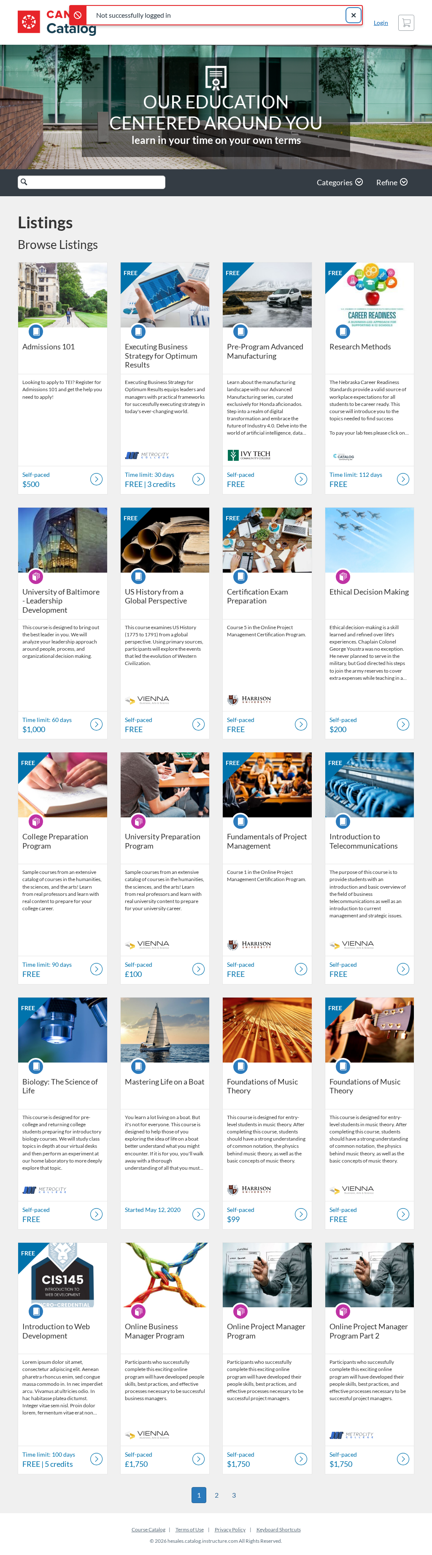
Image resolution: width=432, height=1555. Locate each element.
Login (381, 22)
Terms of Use (190, 1529)
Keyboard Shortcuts (278, 1529)
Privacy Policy (230, 1529)
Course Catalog (148, 1529)
